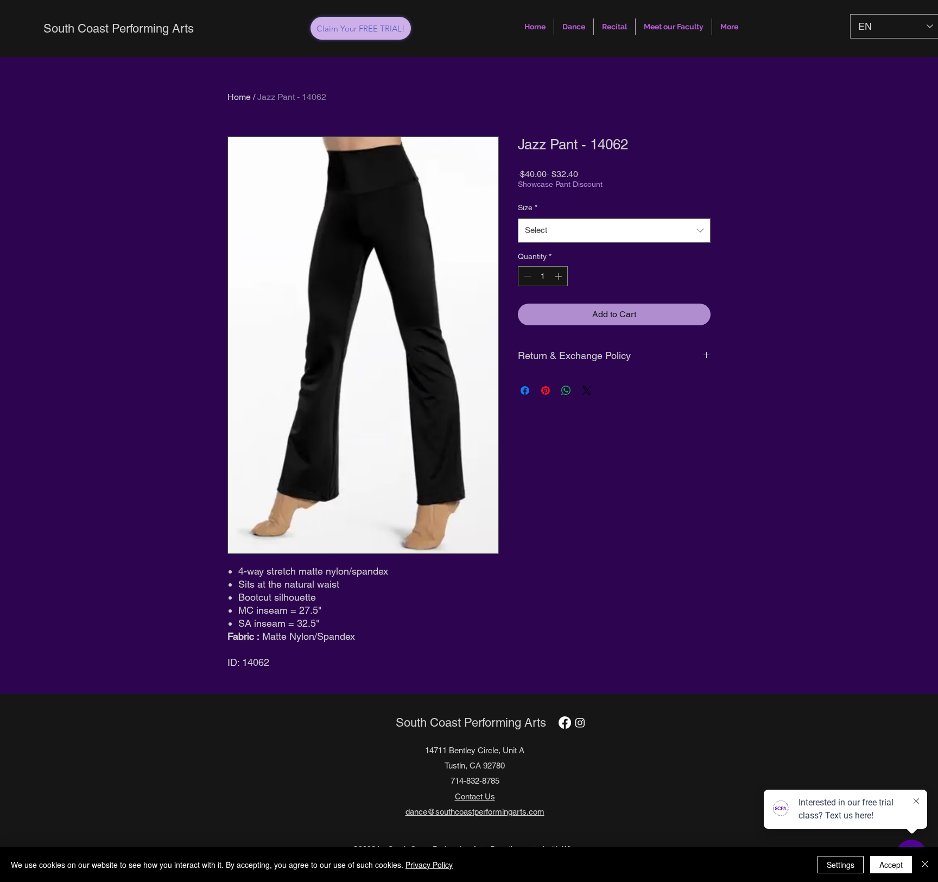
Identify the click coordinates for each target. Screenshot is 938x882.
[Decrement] (526, 276)
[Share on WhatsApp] (566, 390)
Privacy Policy (429, 864)
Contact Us (475, 796)
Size (527, 207)
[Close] (924, 864)
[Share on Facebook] (524, 390)
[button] (573, 26)
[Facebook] (565, 722)
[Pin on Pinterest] (545, 390)
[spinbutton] (543, 276)
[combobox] (614, 230)
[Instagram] (580, 722)
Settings (840, 864)
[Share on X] (586, 390)
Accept (891, 864)
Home (239, 97)
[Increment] (559, 276)
